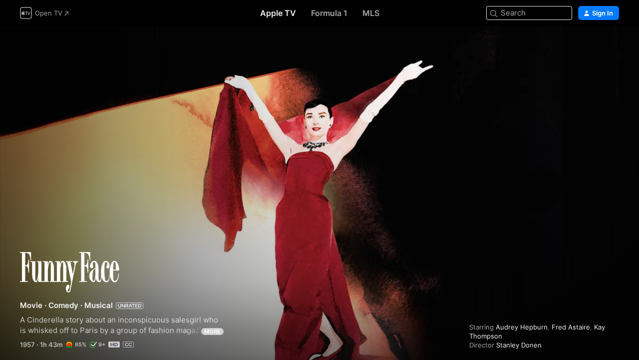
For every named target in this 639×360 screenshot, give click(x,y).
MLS (370, 13)
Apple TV (278, 13)
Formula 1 (329, 13)
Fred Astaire (571, 327)
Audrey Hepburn (522, 327)
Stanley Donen (519, 345)
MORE (212, 331)
